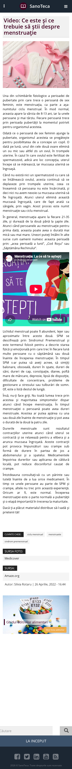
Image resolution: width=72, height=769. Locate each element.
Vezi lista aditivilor (55, 629)
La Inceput (36, 740)
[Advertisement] (36, 692)
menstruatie (55, 534)
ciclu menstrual (35, 534)
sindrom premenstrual (16, 541)
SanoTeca (40, 6)
